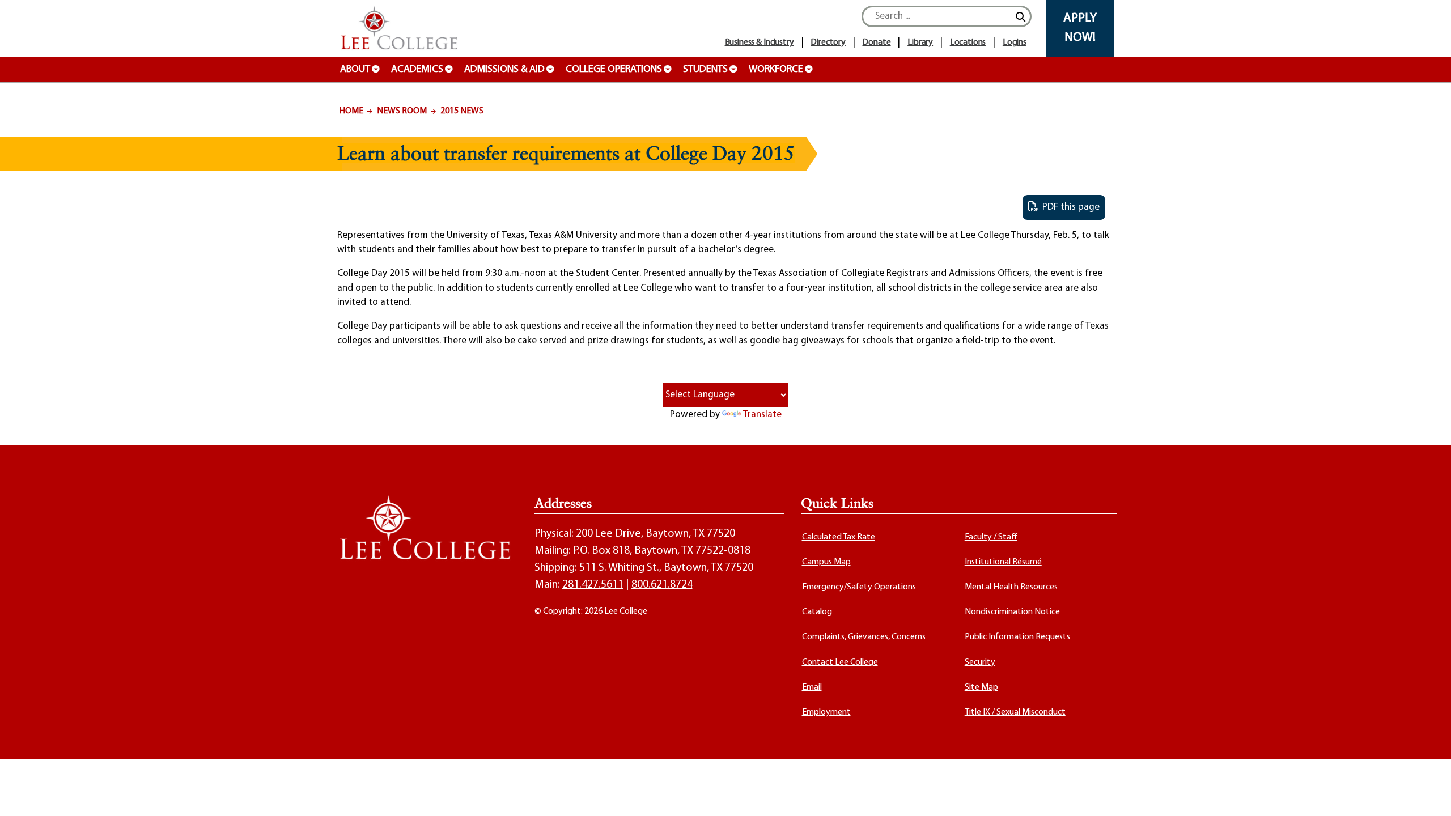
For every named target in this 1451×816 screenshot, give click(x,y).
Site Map (981, 687)
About (355, 70)
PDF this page (1069, 207)
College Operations (614, 70)
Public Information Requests (1017, 636)
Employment (826, 712)
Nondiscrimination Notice (1012, 612)
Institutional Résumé (1003, 562)
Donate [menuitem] (876, 42)
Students (705, 70)
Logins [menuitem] (1014, 42)
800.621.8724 (662, 584)
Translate (762, 414)
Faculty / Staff (991, 537)
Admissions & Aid (504, 70)
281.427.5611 (592, 584)
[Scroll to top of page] (1428, 793)
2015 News (461, 111)
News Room (402, 111)
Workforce (776, 70)
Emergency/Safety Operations (859, 587)
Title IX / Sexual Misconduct (1015, 712)
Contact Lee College (840, 662)
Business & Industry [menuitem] (759, 42)
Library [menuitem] (920, 42)
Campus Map (826, 562)
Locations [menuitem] (968, 42)
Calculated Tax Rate (838, 537)
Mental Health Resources (1011, 587)
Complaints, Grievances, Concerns (864, 636)
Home (351, 111)
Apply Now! (1080, 28)
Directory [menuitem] (828, 42)
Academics (417, 70)
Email (812, 687)
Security (980, 662)
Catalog (817, 612)
